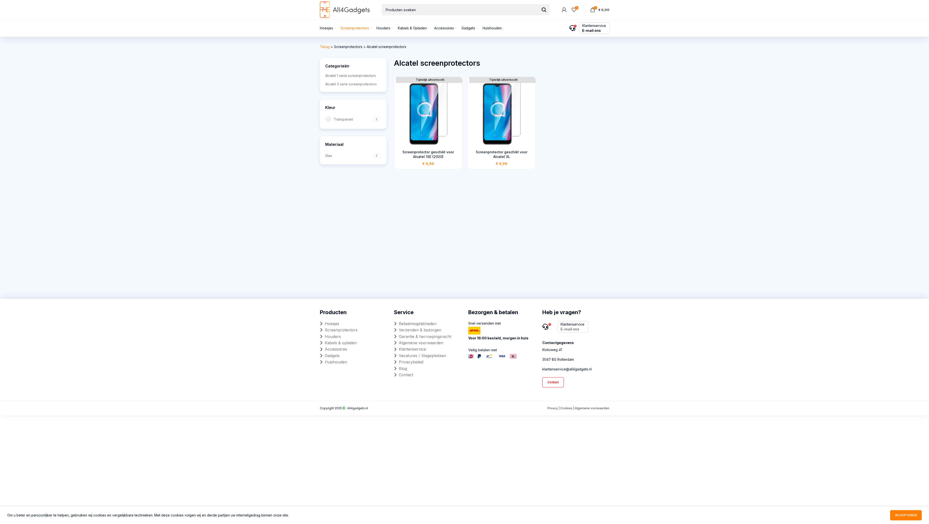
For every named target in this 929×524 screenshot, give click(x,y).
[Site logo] (345, 9)
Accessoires (336, 349)
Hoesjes (332, 323)
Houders (333, 336)
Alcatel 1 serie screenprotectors (350, 76)
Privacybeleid (411, 362)
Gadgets (332, 355)
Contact (406, 374)
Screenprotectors (348, 47)
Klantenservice (412, 349)
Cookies (566, 408)
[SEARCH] (544, 9)
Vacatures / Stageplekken (422, 355)
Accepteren (906, 515)
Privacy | (553, 408)
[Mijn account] (564, 10)
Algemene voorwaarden (421, 342)
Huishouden (336, 362)
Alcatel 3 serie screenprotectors (351, 84)
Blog (403, 368)
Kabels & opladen (341, 342)
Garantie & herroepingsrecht (425, 336)
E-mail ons (591, 30)
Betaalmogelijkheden (417, 323)
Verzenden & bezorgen (420, 330)
